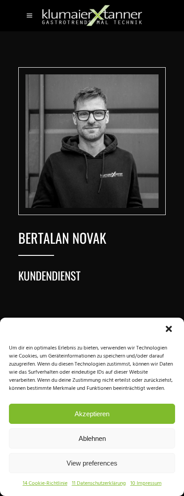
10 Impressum (146, 483)
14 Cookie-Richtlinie (45, 483)
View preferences (92, 463)
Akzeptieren (92, 414)
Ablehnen (92, 438)
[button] (169, 329)
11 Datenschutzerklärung (99, 483)
